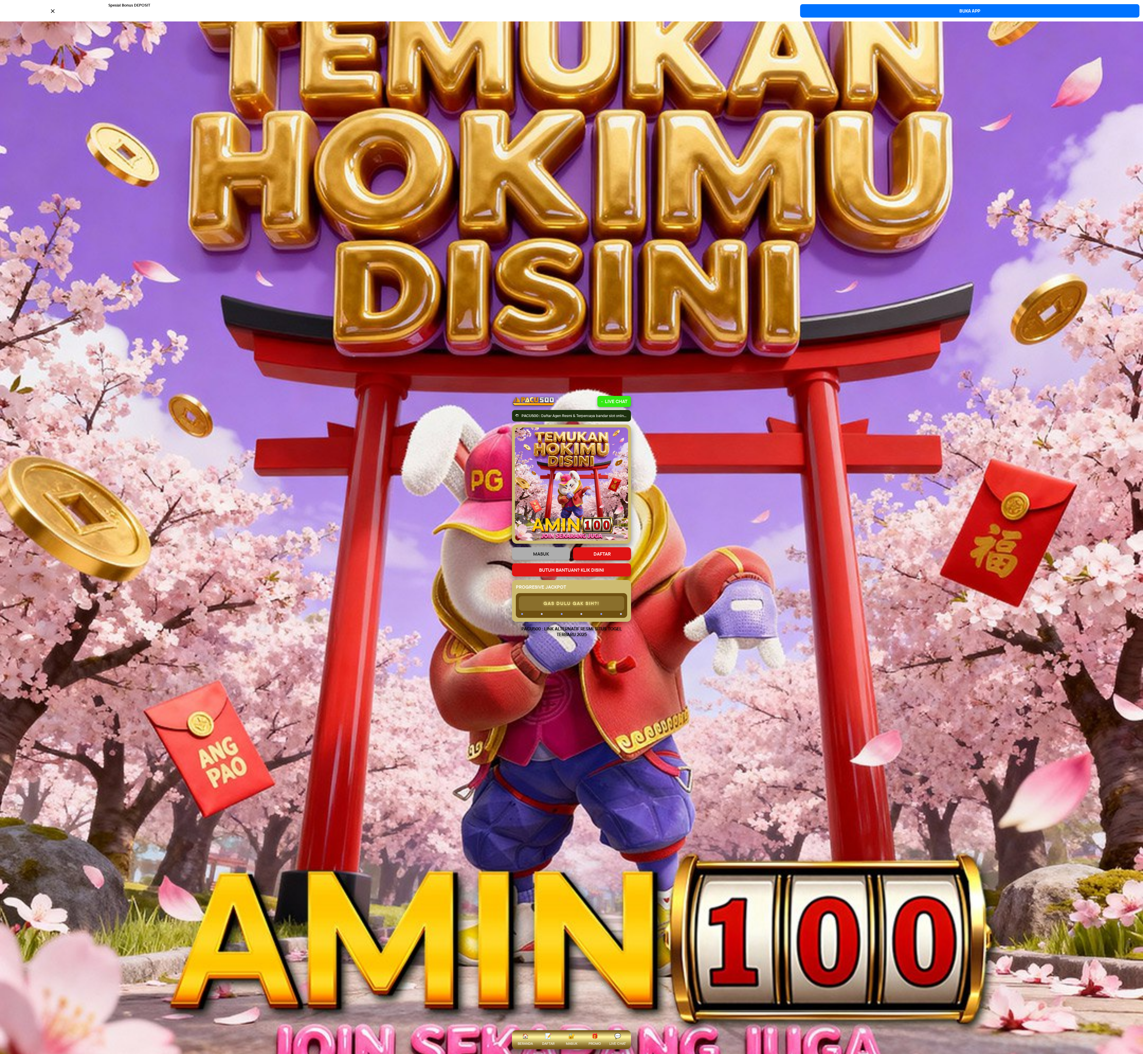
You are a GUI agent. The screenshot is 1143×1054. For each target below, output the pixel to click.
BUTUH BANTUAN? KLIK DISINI (571, 570)
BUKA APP (969, 11)
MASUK (541, 554)
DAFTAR (602, 554)
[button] (571, 10)
